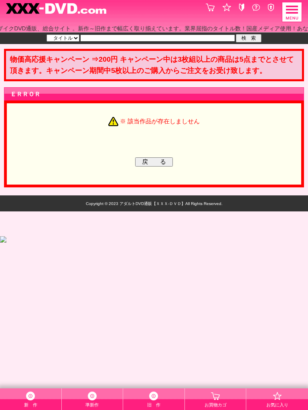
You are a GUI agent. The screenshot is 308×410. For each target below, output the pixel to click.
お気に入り (277, 404)
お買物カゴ (216, 404)
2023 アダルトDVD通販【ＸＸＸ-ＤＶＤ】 (146, 203)
